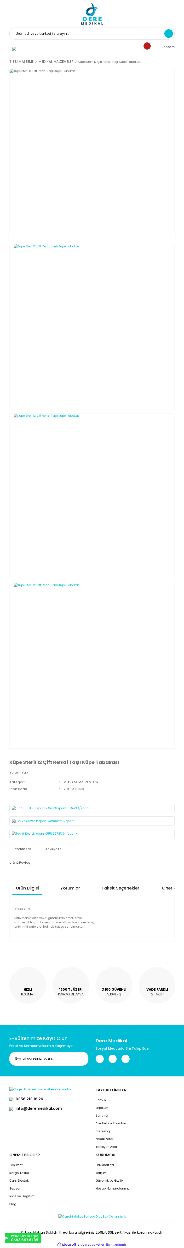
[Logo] (92, 13)
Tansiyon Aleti (106, 1146)
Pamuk (101, 1100)
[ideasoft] (66, 1244)
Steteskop (103, 1131)
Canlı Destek (19, 1180)
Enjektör (102, 1107)
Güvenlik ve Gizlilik (109, 1180)
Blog (12, 1204)
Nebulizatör (105, 1139)
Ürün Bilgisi (27, 888)
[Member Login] (14, 48)
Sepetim (16, 1188)
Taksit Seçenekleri (121, 888)
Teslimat (16, 1165)
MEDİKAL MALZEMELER (80, 782)
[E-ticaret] (91, 1244)
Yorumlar (70, 888)
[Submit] (81, 1058)
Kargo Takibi (19, 1173)
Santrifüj (102, 1115)
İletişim (101, 1173)
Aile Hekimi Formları (111, 1123)
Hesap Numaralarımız (113, 1188)
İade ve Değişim (21, 1196)
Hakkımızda (105, 1165)
